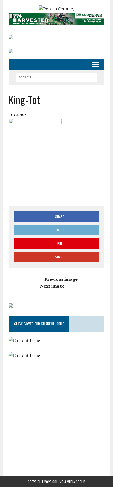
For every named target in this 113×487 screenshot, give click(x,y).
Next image (52, 286)
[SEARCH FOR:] (56, 76)
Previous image (61, 279)
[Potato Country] (56, 9)
